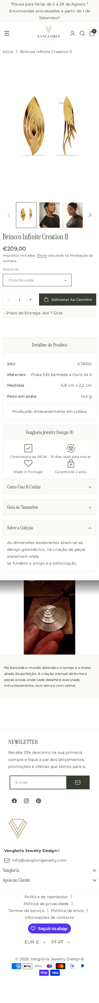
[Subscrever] (77, 782)
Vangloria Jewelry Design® (57, 959)
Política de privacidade (46, 903)
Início (8, 51)
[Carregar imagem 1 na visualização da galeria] (26, 215)
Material (11, 269)
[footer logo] (18, 830)
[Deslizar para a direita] (90, 215)
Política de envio (67, 910)
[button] (7, 33)
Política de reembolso (46, 896)
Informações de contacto (50, 917)
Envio (42, 255)
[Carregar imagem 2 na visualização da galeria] (49, 215)
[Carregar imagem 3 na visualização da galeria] (72, 215)
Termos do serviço (26, 910)
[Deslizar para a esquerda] (9, 215)
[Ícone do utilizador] (73, 33)
